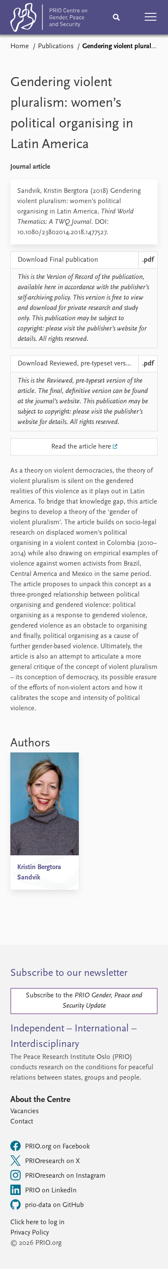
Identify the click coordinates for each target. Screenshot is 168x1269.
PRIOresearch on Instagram (65, 1176)
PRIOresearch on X (52, 1161)
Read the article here (81, 446)
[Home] (48, 19)
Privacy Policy (29, 1232)
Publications (56, 46)
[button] (151, 17)
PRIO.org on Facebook (57, 1146)
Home (19, 46)
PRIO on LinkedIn (51, 1190)
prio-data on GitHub (54, 1205)
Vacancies (24, 1111)
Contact (21, 1121)
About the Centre (40, 1100)
